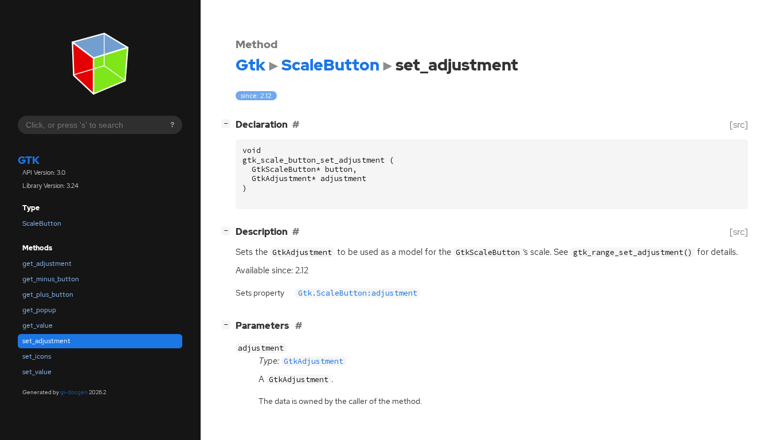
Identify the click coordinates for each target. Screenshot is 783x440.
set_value (37, 371)
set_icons (36, 356)
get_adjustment (47, 263)
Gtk (29, 160)
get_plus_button (47, 294)
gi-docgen (74, 392)
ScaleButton (41, 223)
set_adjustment (46, 340)
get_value (37, 325)
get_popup (39, 310)
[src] (739, 125)
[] (228, 123)
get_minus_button (50, 279)
